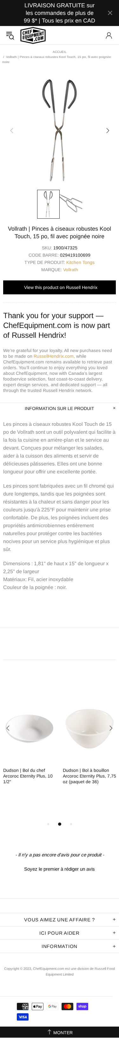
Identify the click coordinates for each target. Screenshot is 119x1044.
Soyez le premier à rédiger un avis (59, 869)
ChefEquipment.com (33, 35)
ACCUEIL (60, 52)
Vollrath (70, 269)
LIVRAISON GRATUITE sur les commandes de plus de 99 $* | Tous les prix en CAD (59, 13)
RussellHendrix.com (54, 356)
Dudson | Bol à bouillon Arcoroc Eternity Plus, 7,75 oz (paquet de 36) (89, 776)
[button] (59, 868)
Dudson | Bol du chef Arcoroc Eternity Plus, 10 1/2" (28, 776)
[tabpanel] (30, 745)
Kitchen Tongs (80, 262)
